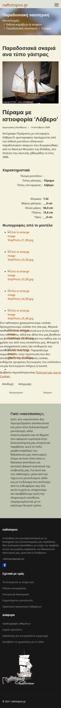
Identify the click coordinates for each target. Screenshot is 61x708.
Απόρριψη (24, 384)
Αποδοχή (8, 384)
